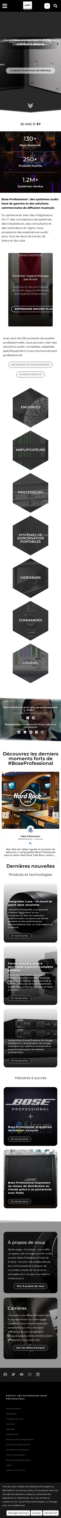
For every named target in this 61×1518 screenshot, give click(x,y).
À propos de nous (14, 1419)
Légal (9, 1465)
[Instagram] (29, 1374)
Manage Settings (18, 1513)
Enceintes (30, 407)
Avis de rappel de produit (18, 1460)
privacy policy (27, 1490)
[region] (30, 292)
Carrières (10, 1424)
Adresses (10, 1429)
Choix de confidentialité (18, 1445)
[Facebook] (5, 1374)
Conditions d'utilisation (17, 1450)
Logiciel (30, 663)
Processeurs (30, 492)
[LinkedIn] (37, 1374)
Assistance (11, 1414)
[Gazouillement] (13, 1374)
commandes (30, 620)
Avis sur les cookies (15, 1455)
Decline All (51, 1513)
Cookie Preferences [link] (15, 1470)
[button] (5, 290)
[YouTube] (21, 1374)
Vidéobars (30, 577)
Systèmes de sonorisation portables (30, 538)
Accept (36, 1513)
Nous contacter (13, 1409)
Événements (12, 1434)
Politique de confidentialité (20, 1439)
